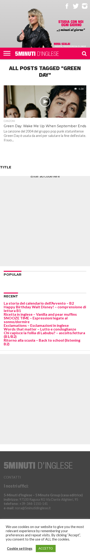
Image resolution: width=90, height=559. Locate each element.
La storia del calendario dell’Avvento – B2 (39, 303)
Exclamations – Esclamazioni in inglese (36, 325)
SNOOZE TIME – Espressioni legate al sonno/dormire (36, 320)
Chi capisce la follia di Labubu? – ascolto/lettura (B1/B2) (44, 334)
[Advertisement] (45, 221)
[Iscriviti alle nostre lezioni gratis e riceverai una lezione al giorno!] (71, 26)
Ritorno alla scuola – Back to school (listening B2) (42, 342)
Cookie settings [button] (19, 548)
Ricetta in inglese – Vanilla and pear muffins (40, 314)
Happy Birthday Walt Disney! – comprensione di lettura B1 (45, 309)
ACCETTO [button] (46, 548)
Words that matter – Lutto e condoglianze (40, 329)
